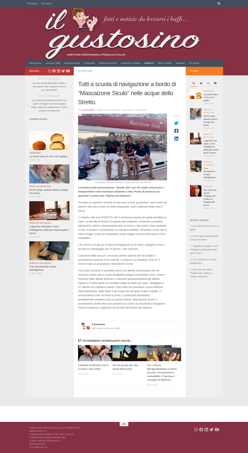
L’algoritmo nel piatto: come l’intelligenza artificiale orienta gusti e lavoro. (49, 230)
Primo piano (35, 63)
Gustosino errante (108, 63)
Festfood (180, 63)
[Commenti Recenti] (208, 84)
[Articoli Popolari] (200, 84)
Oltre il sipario (165, 63)
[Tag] (215, 84)
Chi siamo (46, 3)
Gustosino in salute (130, 63)
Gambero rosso (38, 119)
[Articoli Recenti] (193, 84)
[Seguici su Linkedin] (58, 71)
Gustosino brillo (72, 63)
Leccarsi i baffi (52, 63)
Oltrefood (149, 63)
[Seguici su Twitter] (63, 71)
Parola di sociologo (40, 186)
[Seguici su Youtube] (67, 71)
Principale (32, 3)
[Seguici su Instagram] (49, 71)
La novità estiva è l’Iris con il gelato (48, 156)
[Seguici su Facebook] (54, 71)
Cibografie (89, 63)
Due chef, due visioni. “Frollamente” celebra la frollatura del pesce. (201, 273)
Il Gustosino (88, 110)
